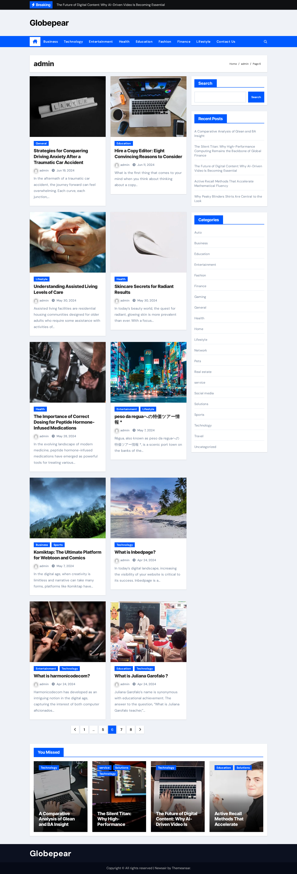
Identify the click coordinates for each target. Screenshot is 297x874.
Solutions (201, 404)
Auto (198, 232)
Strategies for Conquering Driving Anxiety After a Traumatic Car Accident (61, 156)
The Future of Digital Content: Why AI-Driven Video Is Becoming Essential (228, 168)
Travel (198, 436)
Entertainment (101, 41)
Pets (197, 361)
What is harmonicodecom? (62, 675)
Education (144, 41)
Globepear (49, 23)
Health (124, 41)
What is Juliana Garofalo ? (141, 675)
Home (198, 329)
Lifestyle (203, 41)
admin (45, 170)
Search (205, 83)
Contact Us (226, 41)
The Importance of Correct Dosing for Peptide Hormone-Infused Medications (64, 422)
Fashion (165, 41)
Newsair (161, 868)
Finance (184, 41)
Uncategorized (205, 447)
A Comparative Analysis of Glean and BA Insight (57, 819)
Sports (58, 545)
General (41, 143)
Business (50, 41)
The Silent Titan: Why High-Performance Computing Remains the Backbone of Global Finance (227, 151)
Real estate (203, 372)
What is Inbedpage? (135, 552)
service (199, 382)
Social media (204, 393)
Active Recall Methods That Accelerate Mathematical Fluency (224, 183)
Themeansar (181, 868)
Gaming (200, 297)
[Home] (35, 41)
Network (200, 350)
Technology (73, 41)
